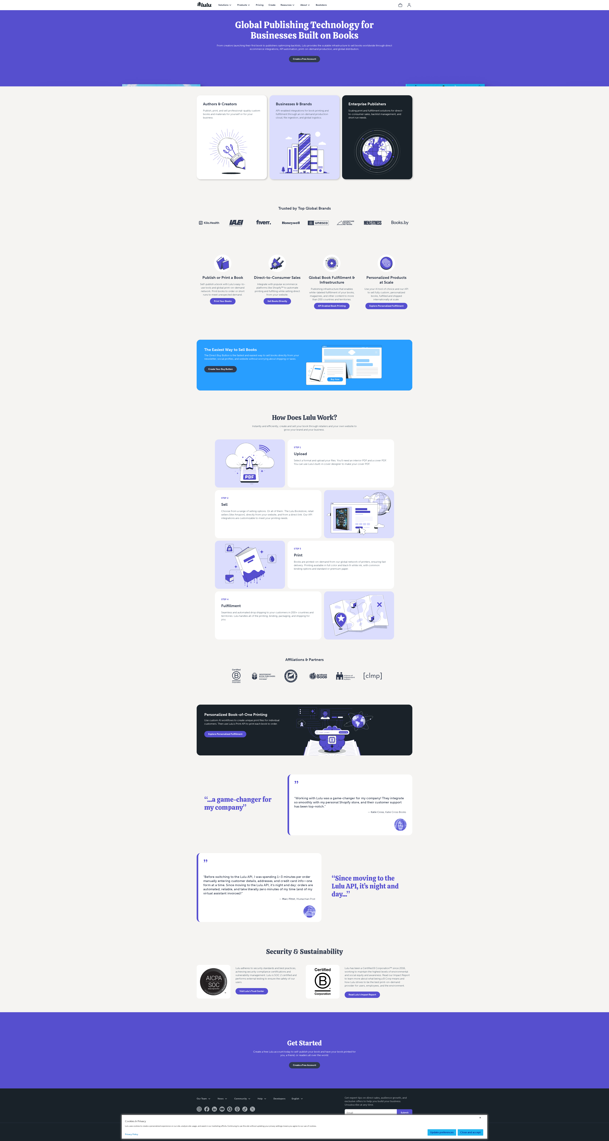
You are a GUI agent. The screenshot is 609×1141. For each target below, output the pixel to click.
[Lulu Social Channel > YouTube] (222, 1109)
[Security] (213, 985)
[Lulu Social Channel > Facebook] (206, 1109)
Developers (279, 1098)
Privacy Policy (131, 1134)
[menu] (230, 5)
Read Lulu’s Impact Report (362, 994)
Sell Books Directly (277, 301)
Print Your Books (223, 301)
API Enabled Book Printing (332, 306)
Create (271, 5)
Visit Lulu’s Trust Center (251, 991)
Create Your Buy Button (220, 369)
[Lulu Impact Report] (323, 985)
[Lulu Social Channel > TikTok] (244, 1109)
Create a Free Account (304, 59)
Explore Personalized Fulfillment (386, 306)
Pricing (259, 5)
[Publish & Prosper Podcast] (237, 1109)
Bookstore (321, 5)
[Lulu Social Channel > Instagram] (199, 1109)
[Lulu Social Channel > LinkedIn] (214, 1109)
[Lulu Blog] (229, 1109)
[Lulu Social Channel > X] (252, 1109)
